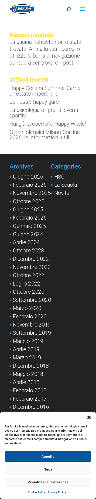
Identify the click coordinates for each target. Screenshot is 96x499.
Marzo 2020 (27, 308)
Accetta (48, 456)
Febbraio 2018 (30, 390)
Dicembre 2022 (31, 259)
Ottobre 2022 (28, 275)
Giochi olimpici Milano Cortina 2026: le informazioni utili (45, 135)
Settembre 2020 (32, 300)
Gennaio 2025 (29, 226)
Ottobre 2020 (28, 292)
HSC (59, 177)
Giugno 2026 (28, 177)
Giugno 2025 (28, 209)
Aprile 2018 (26, 382)
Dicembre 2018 (31, 366)
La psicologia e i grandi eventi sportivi (44, 113)
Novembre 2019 (32, 325)
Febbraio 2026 (30, 185)
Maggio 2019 (28, 341)
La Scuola (65, 185)
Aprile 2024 (26, 242)
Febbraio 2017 (30, 399)
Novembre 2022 (32, 267)
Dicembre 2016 (31, 407)
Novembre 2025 (32, 193)
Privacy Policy (57, 492)
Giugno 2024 (28, 234)
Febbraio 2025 (30, 218)
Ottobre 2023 (28, 251)
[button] (89, 417)
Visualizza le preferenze (48, 482)
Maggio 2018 (28, 374)
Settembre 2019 (32, 333)
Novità (61, 193)
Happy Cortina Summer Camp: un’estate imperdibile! (46, 91)
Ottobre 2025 (28, 201)
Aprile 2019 (26, 349)
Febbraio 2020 (30, 316)
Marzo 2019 (27, 357)
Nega (48, 469)
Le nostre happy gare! (35, 102)
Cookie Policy (36, 492)
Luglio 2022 (26, 284)
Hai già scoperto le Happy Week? (48, 124)
